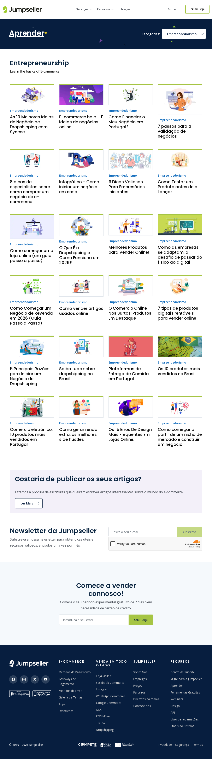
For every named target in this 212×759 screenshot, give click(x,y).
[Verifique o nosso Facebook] (13, 679)
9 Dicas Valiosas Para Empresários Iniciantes (126, 186)
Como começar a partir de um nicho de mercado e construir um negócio (180, 437)
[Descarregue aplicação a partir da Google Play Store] (19, 693)
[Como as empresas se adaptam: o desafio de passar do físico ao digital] (180, 224)
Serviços (82, 9)
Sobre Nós (140, 672)
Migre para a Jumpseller (186, 679)
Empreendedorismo (182, 34)
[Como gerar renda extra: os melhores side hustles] (81, 406)
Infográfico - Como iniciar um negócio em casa (79, 186)
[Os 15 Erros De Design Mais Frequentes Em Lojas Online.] (130, 406)
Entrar (172, 9)
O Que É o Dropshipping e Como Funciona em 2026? (79, 255)
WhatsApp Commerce (110, 696)
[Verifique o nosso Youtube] (45, 679)
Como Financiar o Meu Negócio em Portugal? (126, 121)
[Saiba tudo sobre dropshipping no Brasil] (81, 346)
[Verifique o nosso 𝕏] (35, 679)
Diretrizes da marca (146, 699)
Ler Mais (26, 503)
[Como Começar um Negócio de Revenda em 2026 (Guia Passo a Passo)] (32, 285)
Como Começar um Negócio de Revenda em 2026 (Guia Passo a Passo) (31, 316)
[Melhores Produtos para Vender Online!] (130, 224)
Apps (62, 704)
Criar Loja (197, 9)
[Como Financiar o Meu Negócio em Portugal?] (130, 94)
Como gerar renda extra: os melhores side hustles (78, 434)
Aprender (177, 685)
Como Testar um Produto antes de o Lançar (177, 186)
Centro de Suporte (183, 672)
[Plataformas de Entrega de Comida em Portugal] (130, 346)
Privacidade (164, 745)
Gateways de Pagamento (67, 681)
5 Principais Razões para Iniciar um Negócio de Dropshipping (29, 376)
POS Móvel (103, 716)
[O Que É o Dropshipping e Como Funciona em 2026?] (81, 225)
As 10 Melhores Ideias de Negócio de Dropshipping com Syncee (32, 124)
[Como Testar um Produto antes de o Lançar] (180, 159)
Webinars (177, 699)
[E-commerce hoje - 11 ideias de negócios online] (81, 94)
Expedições (66, 711)
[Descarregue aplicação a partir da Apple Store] (42, 693)
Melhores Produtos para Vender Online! (128, 250)
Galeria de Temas (70, 697)
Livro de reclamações (185, 719)
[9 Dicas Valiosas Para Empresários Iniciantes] (130, 159)
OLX (98, 710)
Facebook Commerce (110, 683)
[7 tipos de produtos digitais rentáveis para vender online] (180, 285)
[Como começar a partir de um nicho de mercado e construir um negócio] (180, 406)
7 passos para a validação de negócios (174, 131)
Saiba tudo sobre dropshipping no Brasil (77, 373)
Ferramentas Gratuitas (185, 692)
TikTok (100, 723)
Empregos (140, 679)
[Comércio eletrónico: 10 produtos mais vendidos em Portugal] (32, 406)
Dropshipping (105, 730)
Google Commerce (108, 703)
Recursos (103, 9)
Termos (197, 745)
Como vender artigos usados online (81, 311)
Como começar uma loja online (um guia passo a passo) (31, 255)
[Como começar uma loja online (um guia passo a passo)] (32, 226)
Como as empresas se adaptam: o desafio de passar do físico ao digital (180, 255)
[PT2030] (106, 744)
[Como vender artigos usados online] (81, 286)
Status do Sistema (182, 726)
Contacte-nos (142, 706)
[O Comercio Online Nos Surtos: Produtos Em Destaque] (130, 285)
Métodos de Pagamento (75, 672)
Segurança (182, 745)
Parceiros (139, 692)
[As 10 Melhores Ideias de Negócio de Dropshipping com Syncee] (32, 94)
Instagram (102, 689)
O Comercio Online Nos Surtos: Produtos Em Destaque (129, 313)
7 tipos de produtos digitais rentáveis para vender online (178, 313)
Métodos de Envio (70, 691)
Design (175, 706)
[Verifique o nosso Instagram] (24, 679)
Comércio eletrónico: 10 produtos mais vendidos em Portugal (31, 437)
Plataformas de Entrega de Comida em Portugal (128, 373)
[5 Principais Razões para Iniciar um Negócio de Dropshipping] (32, 346)
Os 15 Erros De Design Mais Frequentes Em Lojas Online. (130, 434)
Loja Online (103, 676)
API (173, 712)
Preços (125, 9)
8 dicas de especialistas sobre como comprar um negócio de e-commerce (30, 191)
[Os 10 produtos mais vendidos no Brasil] (180, 346)
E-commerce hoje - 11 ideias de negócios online (81, 121)
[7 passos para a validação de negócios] (180, 99)
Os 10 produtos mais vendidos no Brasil (179, 371)
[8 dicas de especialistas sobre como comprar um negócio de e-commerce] (32, 159)
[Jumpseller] (28, 663)
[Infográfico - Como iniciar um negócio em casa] (81, 159)
